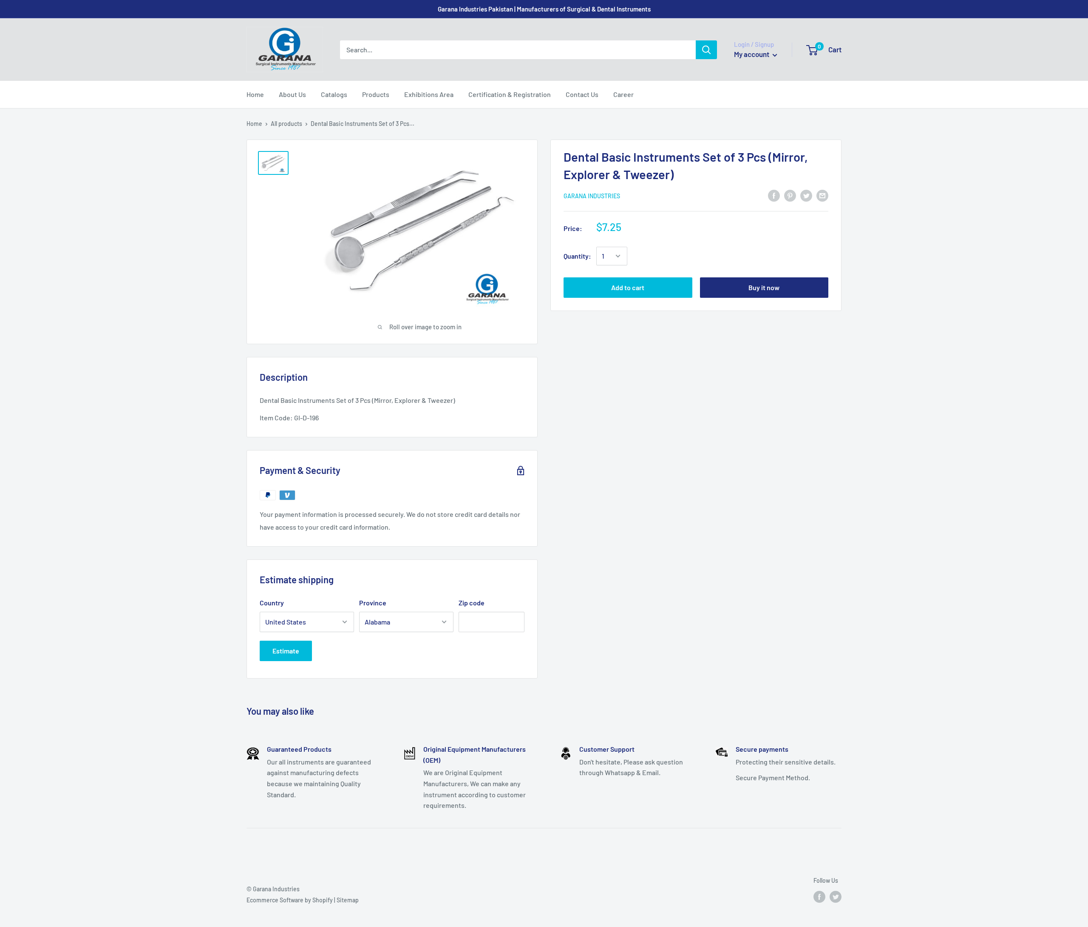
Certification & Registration (509, 94)
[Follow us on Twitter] (836, 897)
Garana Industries (592, 195)
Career (623, 94)
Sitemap (348, 900)
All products (286, 123)
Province (372, 603)
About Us (292, 94)
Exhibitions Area (428, 94)
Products (375, 94)
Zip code (471, 603)
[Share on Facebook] (774, 195)
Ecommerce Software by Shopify (289, 900)
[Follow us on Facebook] (819, 897)
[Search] (706, 49)
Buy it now (763, 287)
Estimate (285, 651)
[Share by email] (822, 195)
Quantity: (577, 256)
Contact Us (582, 94)
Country (272, 603)
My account (752, 54)
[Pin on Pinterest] (790, 195)
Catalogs (334, 94)
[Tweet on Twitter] (806, 195)
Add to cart (627, 287)
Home (255, 94)
